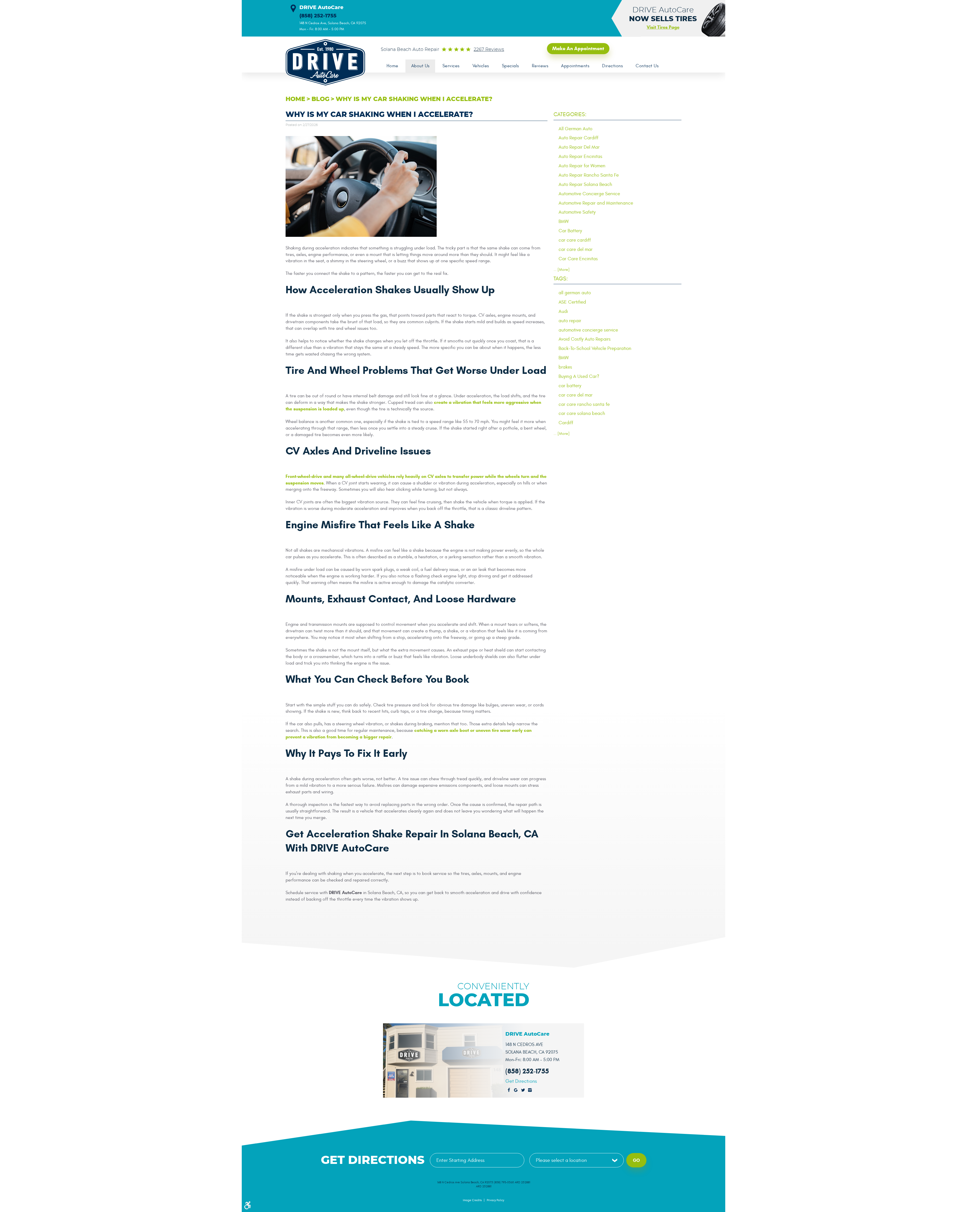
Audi (563, 311)
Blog (320, 99)
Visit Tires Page (663, 27)
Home (392, 66)
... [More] (562, 269)
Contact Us (647, 66)
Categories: (570, 114)
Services (451, 66)
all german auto (575, 293)
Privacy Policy (495, 1200)
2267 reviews (489, 49)
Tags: (561, 278)
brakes (565, 367)
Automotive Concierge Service (589, 193)
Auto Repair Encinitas (580, 156)
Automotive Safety (577, 212)
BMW (564, 221)
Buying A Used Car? (579, 376)
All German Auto (575, 129)
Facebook (509, 1090)
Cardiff (566, 422)
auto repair (570, 320)
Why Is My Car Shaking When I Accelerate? (414, 99)
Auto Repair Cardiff (578, 138)
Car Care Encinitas (578, 258)
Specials (510, 66)
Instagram (530, 1090)
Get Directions (521, 1081)
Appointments (575, 66)
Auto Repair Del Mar (579, 147)
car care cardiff (575, 240)
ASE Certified (572, 302)
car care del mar (576, 249)
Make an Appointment (578, 48)
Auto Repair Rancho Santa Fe (589, 175)
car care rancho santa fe (584, 404)
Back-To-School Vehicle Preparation (595, 348)
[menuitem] (392, 66)
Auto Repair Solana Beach (585, 184)
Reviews (540, 66)
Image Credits (472, 1200)
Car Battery (570, 231)
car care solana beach (582, 413)
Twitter (523, 1090)
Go (636, 1160)
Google (516, 1090)
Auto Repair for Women (582, 166)
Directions (612, 66)
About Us (420, 66)
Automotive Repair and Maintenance (596, 203)
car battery (570, 385)
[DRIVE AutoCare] (322, 62)
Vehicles (480, 66)
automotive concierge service (588, 330)
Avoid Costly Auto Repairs (585, 339)
